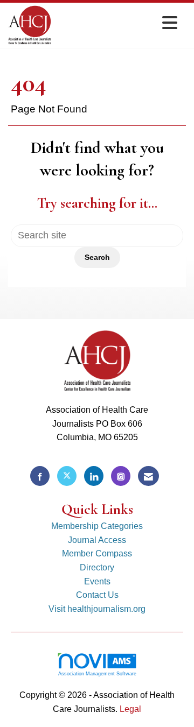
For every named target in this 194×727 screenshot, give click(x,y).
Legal (130, 709)
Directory (97, 567)
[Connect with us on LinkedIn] (93, 476)
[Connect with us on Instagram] (120, 476)
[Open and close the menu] (117, 23)
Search (97, 257)
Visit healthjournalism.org (97, 608)
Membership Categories (97, 526)
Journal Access (97, 540)
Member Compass (97, 553)
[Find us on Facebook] (40, 476)
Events (97, 581)
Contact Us (97, 594)
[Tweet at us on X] (67, 476)
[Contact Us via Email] (148, 476)
